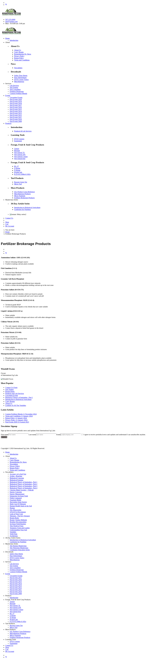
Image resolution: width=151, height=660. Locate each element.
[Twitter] (6, 5)
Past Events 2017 (16, 105)
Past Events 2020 (16, 99)
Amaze (16, 149)
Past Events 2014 (16, 111)
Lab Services (14, 85)
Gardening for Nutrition (22, 209)
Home (7, 38)
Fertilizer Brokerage (17, 91)
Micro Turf (18, 184)
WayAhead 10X (20, 155)
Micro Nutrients (19, 196)
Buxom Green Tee (20, 182)
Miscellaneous (19, 81)
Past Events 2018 (16, 103)
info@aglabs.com (11, 21)
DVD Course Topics (21, 79)
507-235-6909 (10, 19)
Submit (4, 437)
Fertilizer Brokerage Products (24, 198)
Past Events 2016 (16, 107)
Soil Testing (14, 87)
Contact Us (9, 218)
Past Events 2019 (16, 101)
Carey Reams (19, 52)
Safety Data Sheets (20, 75)
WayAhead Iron (19, 159)
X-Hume (17, 170)
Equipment (18, 141)
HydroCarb (18, 172)
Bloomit (17, 151)
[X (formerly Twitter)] (6, 253)
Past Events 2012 (16, 115)
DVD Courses (19, 139)
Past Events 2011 (16, 117)
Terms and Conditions (22, 60)
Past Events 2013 (16, 113)
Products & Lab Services (23, 131)
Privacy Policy (19, 56)
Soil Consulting (15, 89)
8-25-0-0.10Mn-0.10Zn (22, 174)
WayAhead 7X (19, 153)
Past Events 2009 (16, 121)
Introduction (14, 40)
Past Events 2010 (16, 119)
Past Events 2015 (16, 109)
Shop (7, 222)
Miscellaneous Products (22, 194)
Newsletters (18, 68)
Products (8, 123)
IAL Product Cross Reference (24, 192)
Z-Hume (17, 168)
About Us (17, 50)
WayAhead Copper (21, 157)
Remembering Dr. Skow (22, 54)
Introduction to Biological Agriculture (27, 207)
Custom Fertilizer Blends (18, 93)
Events (7, 95)
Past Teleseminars (20, 77)
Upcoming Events (16, 97)
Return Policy (19, 58)
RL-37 (16, 166)
